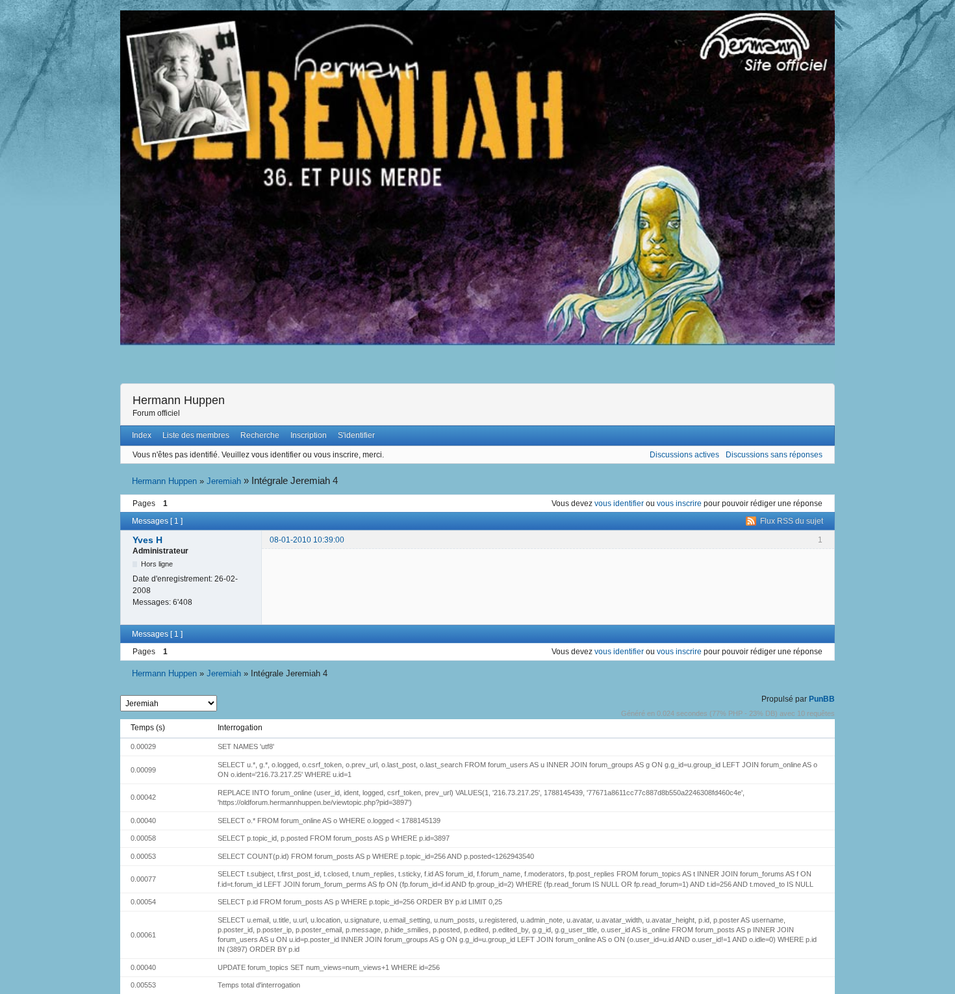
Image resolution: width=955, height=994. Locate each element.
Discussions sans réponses (774, 454)
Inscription (308, 435)
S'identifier (356, 435)
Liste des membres (195, 435)
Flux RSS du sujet (791, 521)
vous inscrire (679, 503)
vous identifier (619, 503)
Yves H (147, 540)
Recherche (259, 435)
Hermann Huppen (179, 400)
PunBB (822, 699)
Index (141, 435)
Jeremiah (224, 481)
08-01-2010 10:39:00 (307, 539)
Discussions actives (684, 454)
